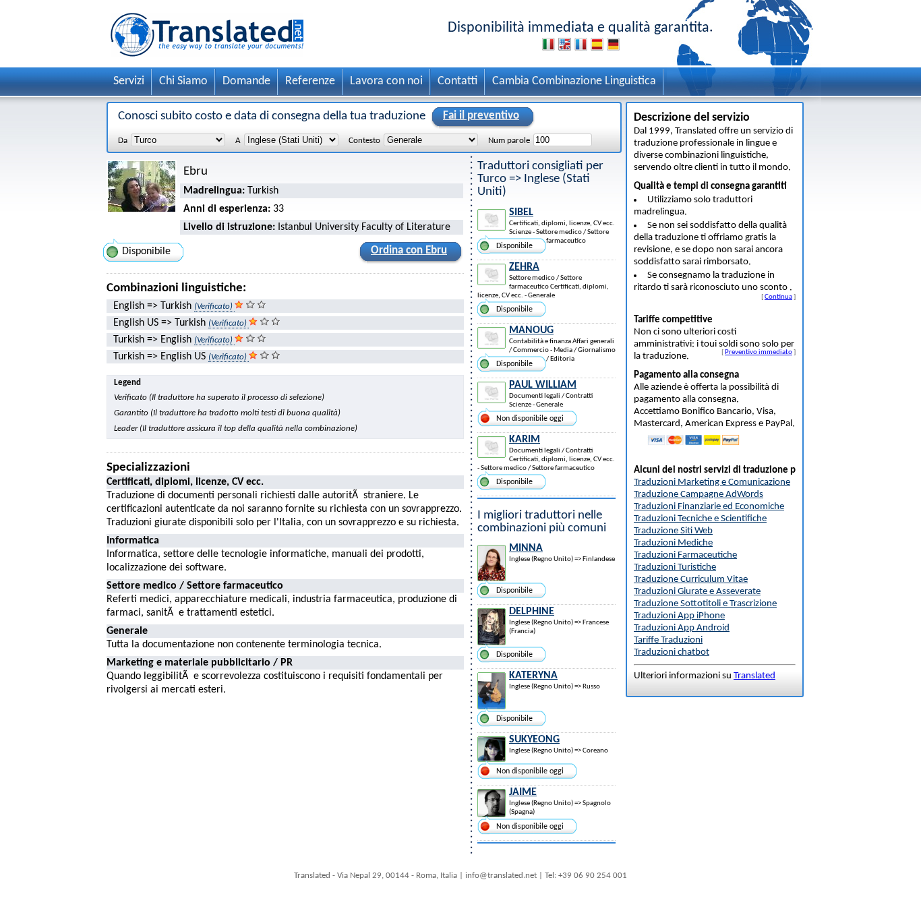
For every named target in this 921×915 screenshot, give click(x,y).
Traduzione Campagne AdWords (698, 495)
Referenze (310, 81)
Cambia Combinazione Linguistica (574, 81)
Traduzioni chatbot (671, 652)
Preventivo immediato (758, 352)
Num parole (509, 140)
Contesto (364, 140)
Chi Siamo (183, 81)
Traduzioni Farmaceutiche (685, 555)
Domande (246, 81)
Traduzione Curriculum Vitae (691, 579)
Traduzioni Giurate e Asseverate (697, 592)
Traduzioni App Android (682, 628)
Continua (778, 297)
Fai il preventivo (481, 115)
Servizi (128, 81)
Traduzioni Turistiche (675, 567)
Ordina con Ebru (409, 250)
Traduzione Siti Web (673, 531)
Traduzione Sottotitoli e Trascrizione (705, 604)
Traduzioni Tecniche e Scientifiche (700, 519)
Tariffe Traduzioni (668, 640)
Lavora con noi (386, 81)
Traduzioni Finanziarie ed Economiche (709, 507)
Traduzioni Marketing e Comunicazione (712, 482)
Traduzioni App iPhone (679, 616)
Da (122, 140)
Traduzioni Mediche (673, 543)
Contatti (457, 81)
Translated (754, 676)
